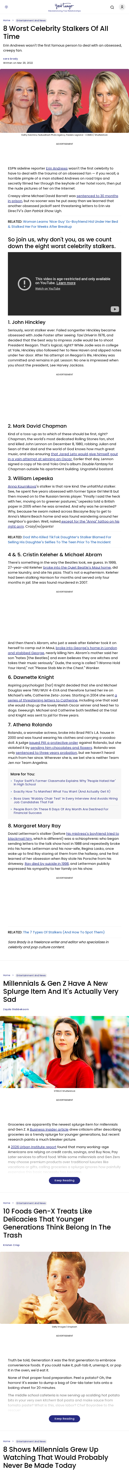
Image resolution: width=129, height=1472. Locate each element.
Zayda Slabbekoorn (16, 1009)
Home (6, 20)
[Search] (111, 7)
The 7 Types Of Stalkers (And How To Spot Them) (64, 932)
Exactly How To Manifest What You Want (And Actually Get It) (62, 791)
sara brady (10, 58)
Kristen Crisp (11, 1245)
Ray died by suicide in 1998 (47, 863)
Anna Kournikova (22, 486)
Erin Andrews (57, 168)
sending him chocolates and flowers (61, 747)
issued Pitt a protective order (53, 742)
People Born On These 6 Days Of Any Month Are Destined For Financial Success (61, 811)
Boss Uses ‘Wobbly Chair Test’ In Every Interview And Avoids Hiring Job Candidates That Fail (66, 800)
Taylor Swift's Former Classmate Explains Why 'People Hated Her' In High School (65, 782)
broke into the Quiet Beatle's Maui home (77, 567)
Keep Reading (64, 1180)
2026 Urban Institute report (33, 1147)
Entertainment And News (31, 20)
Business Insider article (49, 1129)
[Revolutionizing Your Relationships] (64, 6)
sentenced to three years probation (46, 752)
